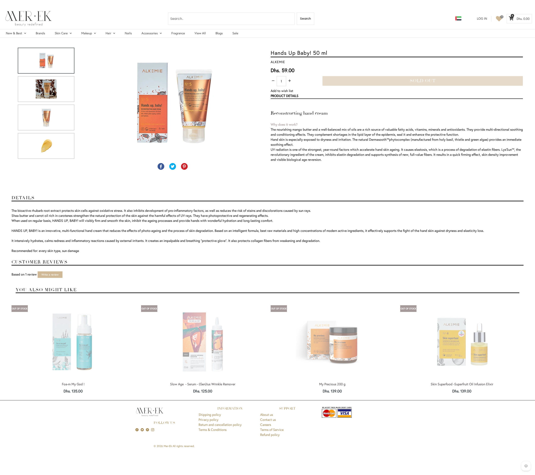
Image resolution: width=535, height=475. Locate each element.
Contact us (268, 419)
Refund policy (270, 434)
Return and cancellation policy (220, 424)
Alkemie (278, 62)
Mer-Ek (168, 446)
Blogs (219, 33)
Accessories (149, 33)
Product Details (284, 95)
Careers (265, 424)
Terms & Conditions (213, 429)
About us (266, 414)
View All (200, 33)
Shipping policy (210, 414)
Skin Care (61, 33)
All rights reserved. (184, 446)
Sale (235, 33)
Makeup (86, 33)
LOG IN (482, 18)
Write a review (50, 274)
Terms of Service (272, 429)
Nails (128, 33)
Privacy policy (208, 419)
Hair (108, 33)
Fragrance (178, 33)
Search (305, 18)
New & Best (14, 33)
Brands (40, 33)
